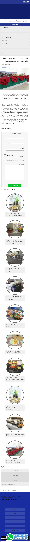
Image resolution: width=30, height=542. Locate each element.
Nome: (22, 137)
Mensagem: (21, 164)
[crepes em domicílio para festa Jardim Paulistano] (15, 449)
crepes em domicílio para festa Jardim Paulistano (13, 461)
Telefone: (21, 148)
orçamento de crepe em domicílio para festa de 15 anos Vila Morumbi (15, 379)
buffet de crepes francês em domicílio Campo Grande (14, 352)
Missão (15, 517)
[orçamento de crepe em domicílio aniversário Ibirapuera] (15, 394)
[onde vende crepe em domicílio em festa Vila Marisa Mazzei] (15, 257)
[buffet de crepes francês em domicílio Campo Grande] (15, 339)
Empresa (15, 513)
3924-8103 (6, 499)
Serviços (15, 24)
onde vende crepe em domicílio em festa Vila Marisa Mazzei (15, 270)
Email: (9, 143)
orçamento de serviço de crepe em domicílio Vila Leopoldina (13, 298)
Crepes (3, 53)
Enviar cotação (14, 185)
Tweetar (4, 67)
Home (15, 509)
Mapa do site (15, 530)
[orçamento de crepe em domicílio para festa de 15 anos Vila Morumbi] (15, 366)
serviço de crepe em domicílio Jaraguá (15, 435)
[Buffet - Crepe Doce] (15, 8)
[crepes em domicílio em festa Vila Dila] (15, 313)
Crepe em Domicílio (6, 37)
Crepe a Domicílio (5, 30)
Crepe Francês (5, 43)
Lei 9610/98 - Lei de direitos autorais (17, 490)
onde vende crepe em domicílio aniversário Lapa (14, 214)
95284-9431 (14, 499)
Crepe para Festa (5, 46)
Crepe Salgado (5, 50)
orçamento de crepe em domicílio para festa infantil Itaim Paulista (14, 242)
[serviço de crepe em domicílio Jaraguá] (15, 422)
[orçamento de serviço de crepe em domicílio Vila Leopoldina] (15, 285)
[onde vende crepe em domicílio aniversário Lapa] (15, 202)
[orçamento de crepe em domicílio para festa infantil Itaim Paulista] (15, 228)
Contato (15, 526)
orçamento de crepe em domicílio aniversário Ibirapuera (13, 407)
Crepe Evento (4, 40)
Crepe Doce (4, 34)
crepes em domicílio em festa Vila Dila (14, 325)
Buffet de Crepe (5, 27)
